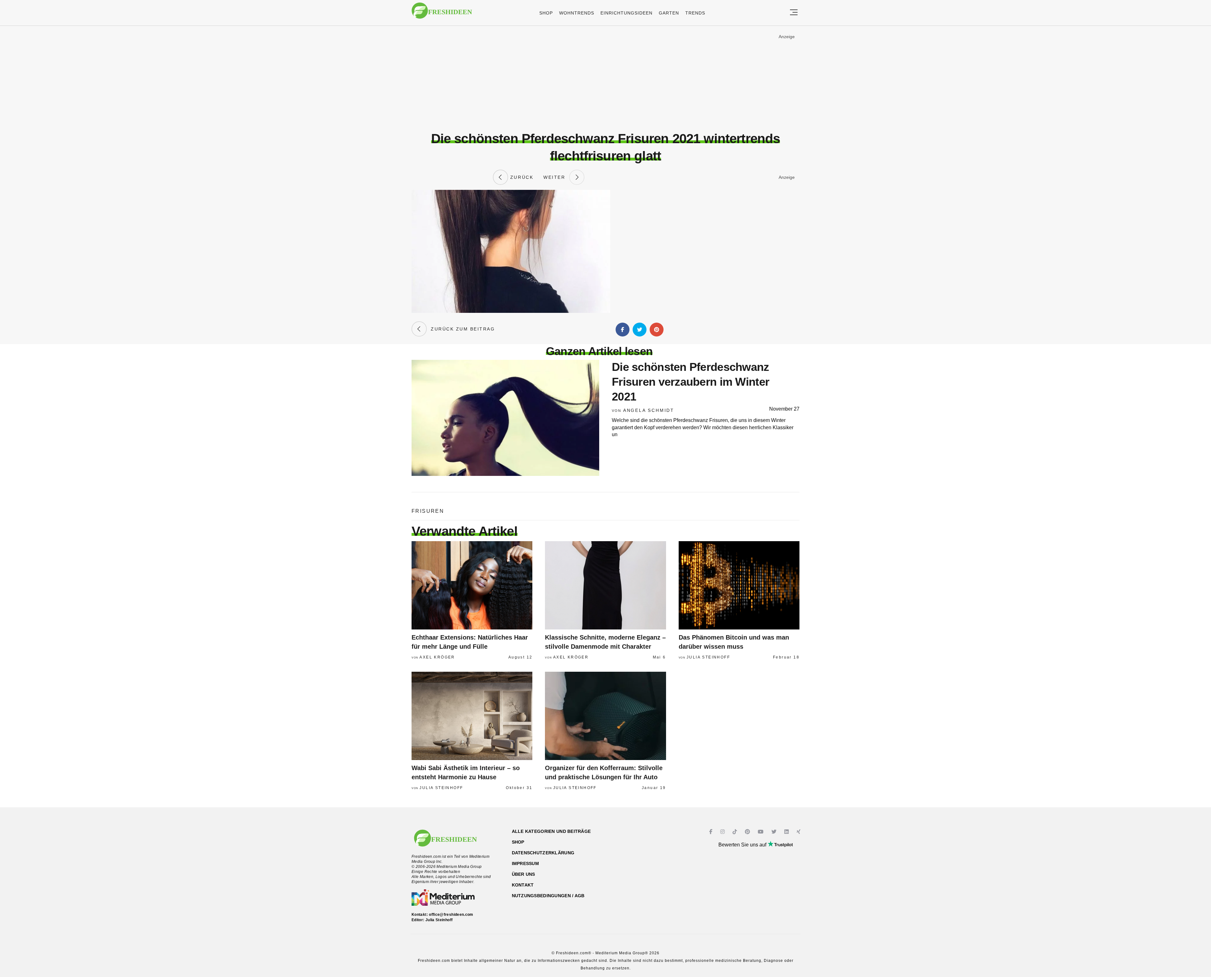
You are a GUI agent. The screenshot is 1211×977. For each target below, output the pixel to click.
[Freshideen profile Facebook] (711, 831)
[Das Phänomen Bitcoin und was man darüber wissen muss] (739, 585)
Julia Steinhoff (708, 657)
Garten (669, 12)
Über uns (523, 874)
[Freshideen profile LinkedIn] (787, 831)
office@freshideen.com (451, 914)
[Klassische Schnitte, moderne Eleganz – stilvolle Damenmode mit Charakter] (605, 585)
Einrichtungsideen (626, 12)
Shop (546, 12)
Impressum (525, 863)
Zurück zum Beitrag (461, 328)
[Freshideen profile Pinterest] (748, 831)
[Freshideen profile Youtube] (761, 831)
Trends (695, 12)
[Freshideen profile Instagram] (723, 831)
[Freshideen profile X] (774, 831)
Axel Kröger (437, 657)
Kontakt (523, 884)
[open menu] (793, 13)
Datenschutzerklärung (543, 852)
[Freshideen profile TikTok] (736, 831)
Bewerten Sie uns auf (743, 844)
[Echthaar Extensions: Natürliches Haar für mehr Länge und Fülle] (472, 585)
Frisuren (428, 511)
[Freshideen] (442, 14)
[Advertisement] (605, 78)
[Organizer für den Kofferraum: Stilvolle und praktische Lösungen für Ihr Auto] (605, 716)
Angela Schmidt (648, 410)
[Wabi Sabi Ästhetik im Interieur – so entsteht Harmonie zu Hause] (472, 716)
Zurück (520, 177)
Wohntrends (576, 12)
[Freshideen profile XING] (799, 831)
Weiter (556, 177)
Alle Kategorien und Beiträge (551, 831)
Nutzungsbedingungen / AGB (548, 895)
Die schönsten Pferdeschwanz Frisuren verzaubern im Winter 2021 (690, 381)
